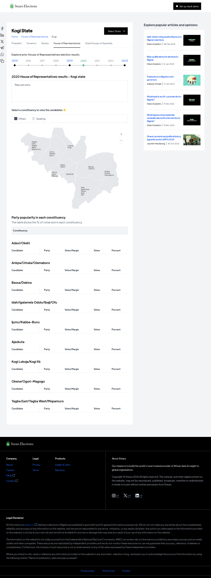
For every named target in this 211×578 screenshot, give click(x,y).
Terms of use (108, 570)
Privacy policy (88, 570)
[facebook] (2, 28)
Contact (10, 480)
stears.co (29, 524)
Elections (60, 470)
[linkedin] (2, 35)
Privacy (36, 464)
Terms (36, 470)
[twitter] (2, 41)
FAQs (9, 475)
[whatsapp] (2, 55)
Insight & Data (62, 464)
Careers (10, 470)
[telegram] (2, 48)
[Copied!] (2, 61)
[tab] (16, 43)
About (9, 464)
